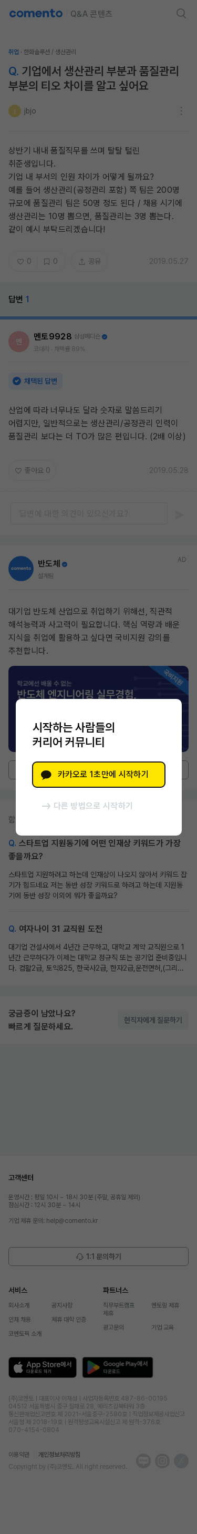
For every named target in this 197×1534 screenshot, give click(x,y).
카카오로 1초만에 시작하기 (103, 774)
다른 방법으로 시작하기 (93, 806)
